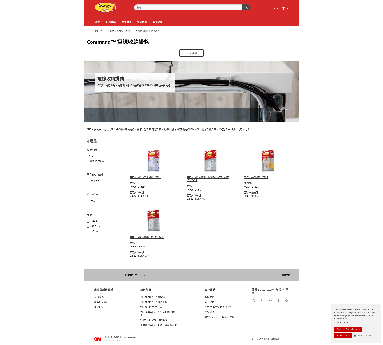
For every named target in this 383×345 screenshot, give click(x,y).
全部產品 (99, 296)
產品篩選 (126, 21)
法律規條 (108, 337)
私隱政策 (117, 337)
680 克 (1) (95, 181)
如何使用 (142, 21)
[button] (363, 335)
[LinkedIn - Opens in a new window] (262, 300)
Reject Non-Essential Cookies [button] (348, 329)
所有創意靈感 (101, 302)
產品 (97, 21)
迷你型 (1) (95, 226)
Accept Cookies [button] (343, 335)
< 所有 (90, 156)
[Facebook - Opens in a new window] (278, 300)
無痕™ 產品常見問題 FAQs (218, 307)
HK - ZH (277, 8)
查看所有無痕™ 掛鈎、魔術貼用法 (158, 325)
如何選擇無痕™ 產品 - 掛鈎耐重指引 (158, 313)
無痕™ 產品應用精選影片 (153, 320)
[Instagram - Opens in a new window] (286, 300)
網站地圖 (209, 312)
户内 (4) (94, 201)
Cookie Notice (341, 322)
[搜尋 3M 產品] (246, 7)
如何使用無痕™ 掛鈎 (151, 307)
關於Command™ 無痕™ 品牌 (220, 317)
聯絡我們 (286, 274)
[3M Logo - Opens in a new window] (106, 7)
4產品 (193, 53)
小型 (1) (94, 231)
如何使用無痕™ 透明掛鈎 (153, 302)
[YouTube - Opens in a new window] (270, 300)
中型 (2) (94, 221)
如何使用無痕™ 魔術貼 (152, 296)
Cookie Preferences (130, 337)
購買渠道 (157, 21)
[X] (254, 300)
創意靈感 (111, 21)
